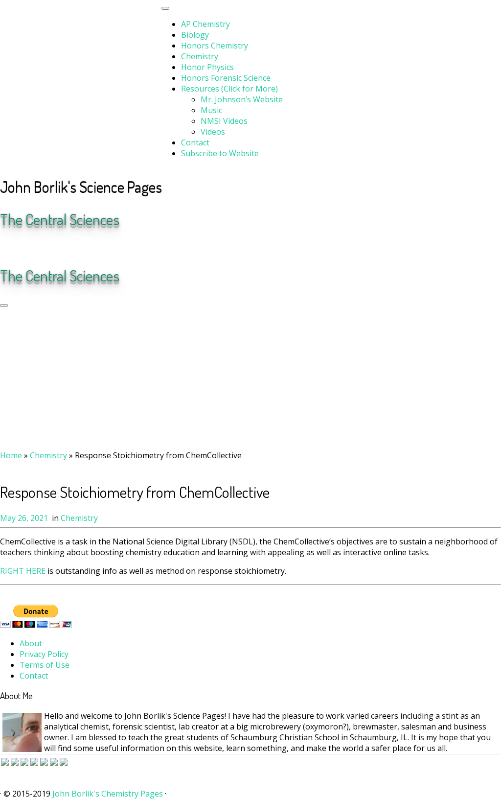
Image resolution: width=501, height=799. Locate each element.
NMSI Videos (224, 121)
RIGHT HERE (23, 570)
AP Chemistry (205, 24)
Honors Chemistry (214, 45)
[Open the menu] (4, 305)
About (31, 643)
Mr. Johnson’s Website (242, 99)
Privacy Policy (44, 654)
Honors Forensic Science (226, 77)
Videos (213, 131)
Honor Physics (207, 67)
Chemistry (199, 56)
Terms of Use (44, 664)
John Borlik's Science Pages (81, 187)
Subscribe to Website (220, 153)
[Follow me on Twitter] (17, 247)
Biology (195, 34)
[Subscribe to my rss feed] (3, 247)
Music (211, 110)
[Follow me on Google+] (30, 247)
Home (11, 455)
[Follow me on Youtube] (37, 247)
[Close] (165, 8)
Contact (195, 142)
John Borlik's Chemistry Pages (107, 793)
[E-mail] (10, 247)
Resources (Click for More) (229, 88)
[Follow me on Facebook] (24, 247)
